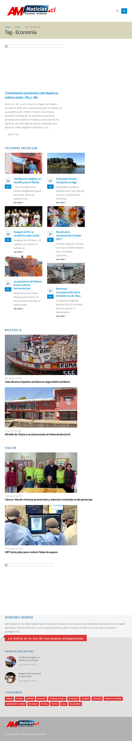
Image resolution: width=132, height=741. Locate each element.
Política (54, 704)
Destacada (41, 699)
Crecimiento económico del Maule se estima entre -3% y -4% (31, 95)
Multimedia (33, 704)
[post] (41, 354)
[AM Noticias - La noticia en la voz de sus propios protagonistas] (13, 10)
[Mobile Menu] (124, 11)
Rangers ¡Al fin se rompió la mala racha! (26, 233)
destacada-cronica (57, 699)
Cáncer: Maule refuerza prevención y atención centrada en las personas (48, 499)
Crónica (9, 699)
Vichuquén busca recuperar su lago (66, 180)
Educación (97, 699)
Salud (63, 704)
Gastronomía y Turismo (15, 704)
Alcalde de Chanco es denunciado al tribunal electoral (37, 434)
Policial (44, 704)
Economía (85, 699)
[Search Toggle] (117, 11)
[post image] (34, 66)
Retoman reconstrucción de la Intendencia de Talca (68, 292)
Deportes (30, 699)
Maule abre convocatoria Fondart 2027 (68, 235)
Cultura (19, 699)
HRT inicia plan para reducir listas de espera (31, 552)
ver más (18, 202)
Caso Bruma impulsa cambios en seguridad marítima (37, 382)
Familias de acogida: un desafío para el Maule (27, 180)
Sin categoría (75, 704)
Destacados (73, 699)
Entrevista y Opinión (113, 699)
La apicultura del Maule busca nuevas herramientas (28, 285)
